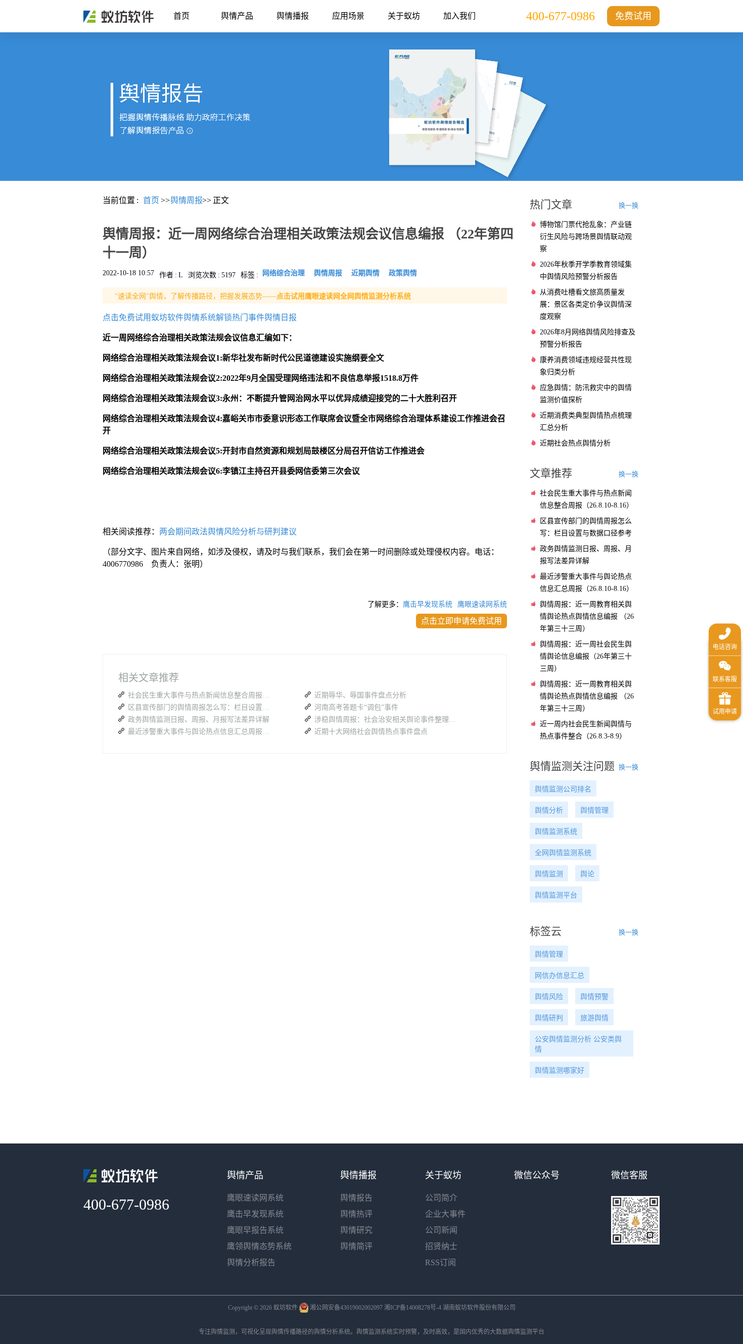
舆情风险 (549, 997)
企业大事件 (445, 1214)
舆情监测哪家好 (559, 1070)
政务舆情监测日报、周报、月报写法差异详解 (198, 719)
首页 (181, 16)
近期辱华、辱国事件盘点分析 (360, 695)
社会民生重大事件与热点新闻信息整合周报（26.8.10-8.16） (201, 695)
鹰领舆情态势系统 (259, 1246)
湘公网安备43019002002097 (346, 1307)
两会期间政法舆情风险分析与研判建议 (228, 531)
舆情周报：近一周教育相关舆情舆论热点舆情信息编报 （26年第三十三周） (587, 616)
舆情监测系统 (556, 831)
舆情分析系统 (332, 1331)
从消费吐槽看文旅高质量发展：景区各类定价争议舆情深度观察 (586, 304)
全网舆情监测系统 (563, 853)
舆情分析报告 (251, 1262)
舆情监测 (549, 874)
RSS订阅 (440, 1262)
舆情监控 (118, 17)
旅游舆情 (594, 1018)
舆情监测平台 (556, 895)
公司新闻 (441, 1230)
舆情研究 (356, 1230)
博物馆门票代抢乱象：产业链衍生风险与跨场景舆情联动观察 (586, 237)
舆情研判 (549, 1018)
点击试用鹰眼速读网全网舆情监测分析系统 (343, 296)
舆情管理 (594, 810)
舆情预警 (594, 997)
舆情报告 (356, 1197)
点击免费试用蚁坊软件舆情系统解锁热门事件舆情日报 (200, 317)
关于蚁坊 (404, 16)
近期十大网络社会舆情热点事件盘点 (371, 731)
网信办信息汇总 (559, 975)
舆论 (587, 874)
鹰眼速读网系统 (482, 604)
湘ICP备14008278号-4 (412, 1307)
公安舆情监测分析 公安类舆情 (578, 1044)
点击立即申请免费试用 (461, 621)
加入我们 (459, 16)
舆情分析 (549, 810)
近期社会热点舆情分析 (575, 443)
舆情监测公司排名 (563, 789)
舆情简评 (356, 1246)
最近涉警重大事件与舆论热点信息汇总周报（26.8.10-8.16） (201, 731)
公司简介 (441, 1197)
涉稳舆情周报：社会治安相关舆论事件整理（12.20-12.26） (387, 719)
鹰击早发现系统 (427, 604)
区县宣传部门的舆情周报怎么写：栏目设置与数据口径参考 (201, 707)
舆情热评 (356, 1214)
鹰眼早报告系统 (255, 1230)
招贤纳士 (441, 1246)
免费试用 (633, 16)
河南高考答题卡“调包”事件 (356, 707)
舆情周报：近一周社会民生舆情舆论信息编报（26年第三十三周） (586, 656)
